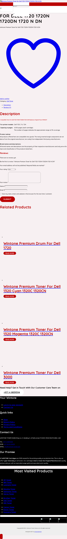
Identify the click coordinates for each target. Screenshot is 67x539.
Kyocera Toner (9, 512)
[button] (1, 536)
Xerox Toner (8, 494)
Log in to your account (13, 405)
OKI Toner (7, 503)
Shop (5, 419)
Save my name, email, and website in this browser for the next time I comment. (27, 194)
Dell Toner (10, 101)
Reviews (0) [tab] (7, 107)
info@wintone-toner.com (12, 447)
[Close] (13, 13)
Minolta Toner (9, 489)
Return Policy (9, 422)
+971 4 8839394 (8, 442)
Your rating (4, 169)
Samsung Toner (10, 491)
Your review (4, 182)
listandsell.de (38, 531)
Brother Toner (9, 498)
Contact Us (8, 407)
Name (2, 186)
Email (2, 190)
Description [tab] (7, 105)
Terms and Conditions (12, 427)
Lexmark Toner (9, 485)
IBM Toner (7, 482)
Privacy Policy (9, 424)
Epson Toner (8, 510)
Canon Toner (8, 507)
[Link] (6, 11)
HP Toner (7, 480)
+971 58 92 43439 (9, 444)
